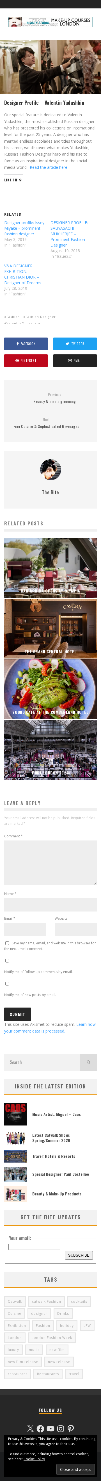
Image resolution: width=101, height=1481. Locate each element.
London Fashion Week (52, 1337)
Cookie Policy (34, 1459)
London (15, 1337)
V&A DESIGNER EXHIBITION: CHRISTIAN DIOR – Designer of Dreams (22, 274)
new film (57, 1349)
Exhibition (17, 1325)
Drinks (63, 1313)
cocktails (79, 1301)
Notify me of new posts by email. (30, 994)
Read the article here (48, 167)
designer (39, 1313)
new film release (23, 1361)
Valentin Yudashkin (23, 323)
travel (74, 1373)
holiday (67, 1325)
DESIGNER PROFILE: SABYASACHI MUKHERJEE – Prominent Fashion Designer (69, 234)
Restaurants (48, 1373)
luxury (13, 1349)
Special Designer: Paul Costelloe (60, 1174)
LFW (87, 1325)
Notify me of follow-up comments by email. (38, 971)
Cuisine (14, 1313)
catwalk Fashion (46, 1301)
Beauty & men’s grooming (54, 398)
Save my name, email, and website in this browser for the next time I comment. (50, 946)
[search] (88, 1062)
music (34, 1349)
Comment (13, 836)
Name (10, 893)
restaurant (17, 1373)
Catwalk (15, 1301)
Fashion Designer (41, 317)
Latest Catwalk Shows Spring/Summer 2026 (51, 1137)
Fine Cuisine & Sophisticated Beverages (46, 423)
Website (61, 918)
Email (9, 918)
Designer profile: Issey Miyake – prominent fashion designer (24, 228)
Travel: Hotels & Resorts (53, 1156)
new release (59, 1361)
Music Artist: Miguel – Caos (56, 1114)
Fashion (13, 317)
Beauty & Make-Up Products (57, 1194)
